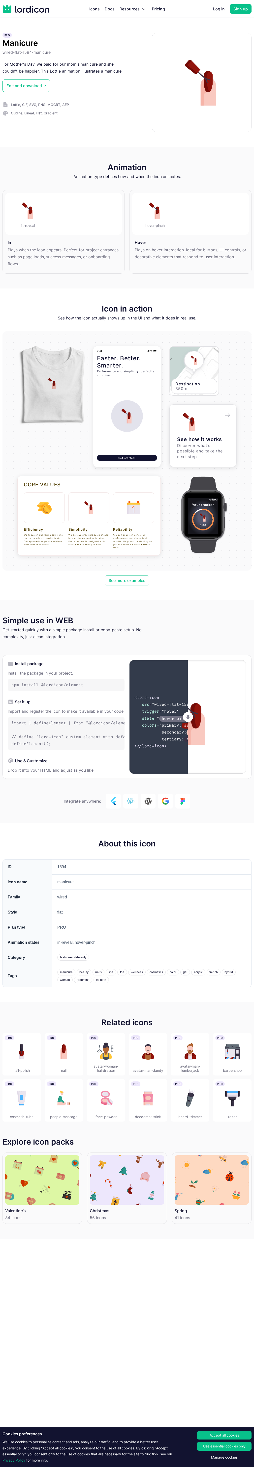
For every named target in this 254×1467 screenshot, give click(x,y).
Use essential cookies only (224, 1446)
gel (185, 972)
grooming (83, 980)
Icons (94, 8)
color (173, 972)
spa (110, 972)
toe (122, 972)
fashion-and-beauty (73, 957)
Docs (110, 8)
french (213, 972)
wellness (137, 972)
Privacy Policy (13, 1460)
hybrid (228, 972)
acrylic (198, 972)
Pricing (158, 8)
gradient (51, 113)
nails (98, 972)
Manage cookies (224, 1457)
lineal (29, 113)
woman (65, 980)
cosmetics (156, 972)
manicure (66, 972)
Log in (219, 8)
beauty (84, 972)
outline (16, 113)
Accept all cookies (224, 1435)
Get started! (127, 457)
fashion (101, 980)
